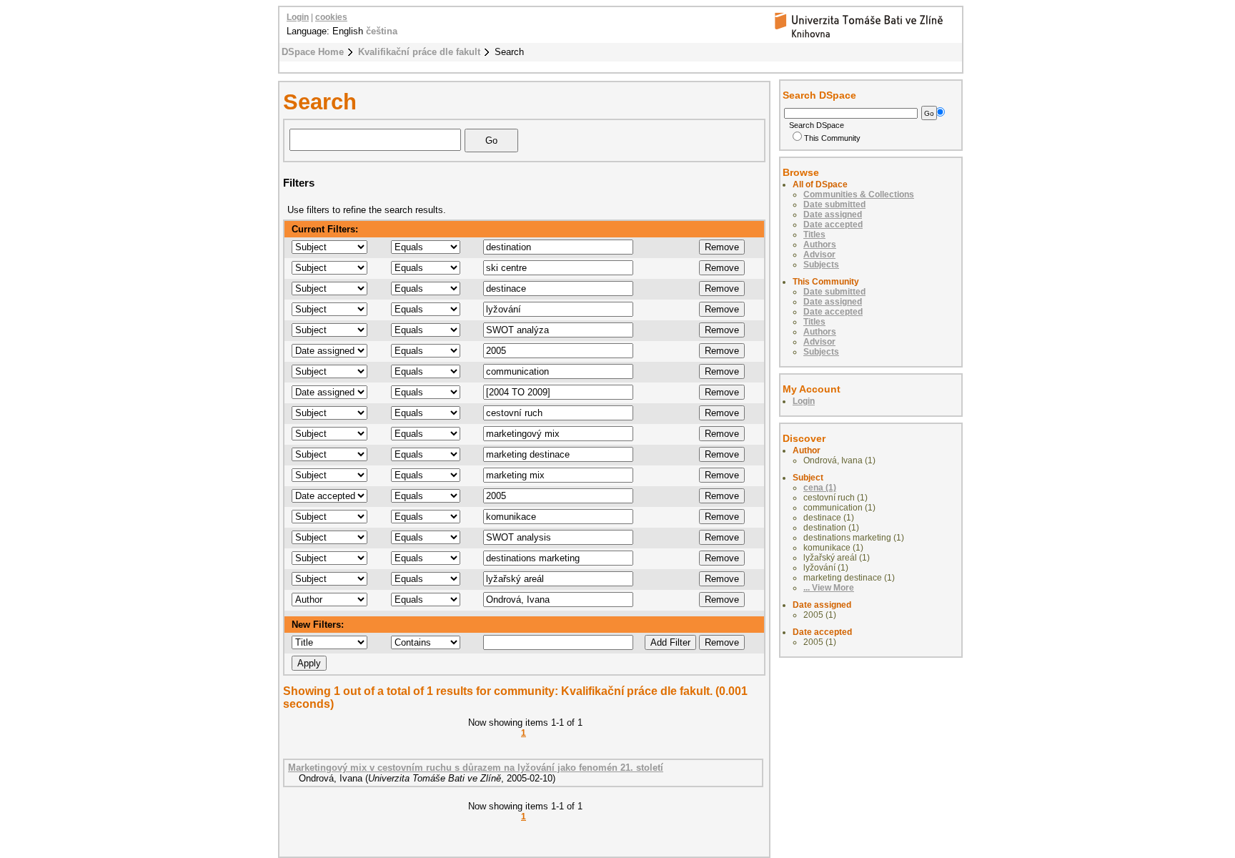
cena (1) (819, 488)
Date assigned (832, 214)
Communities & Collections (858, 194)
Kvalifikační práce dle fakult (419, 51)
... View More (828, 588)
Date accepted (833, 225)
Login (298, 17)
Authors (819, 245)
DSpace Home (313, 51)
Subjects (821, 265)
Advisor (819, 255)
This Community (832, 138)
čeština (381, 31)
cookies (331, 17)
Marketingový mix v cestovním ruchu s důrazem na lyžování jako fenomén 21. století (475, 767)
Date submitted (834, 204)
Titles (814, 235)
